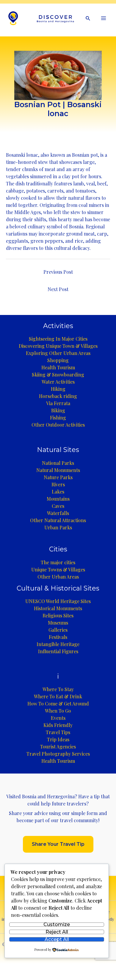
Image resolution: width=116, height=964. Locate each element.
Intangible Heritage (58, 644)
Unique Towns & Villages (58, 569)
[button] (88, 18)
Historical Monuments (58, 608)
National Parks (58, 463)
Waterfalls (58, 513)
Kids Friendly (58, 725)
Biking (58, 410)
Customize (56, 925)
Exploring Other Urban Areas (58, 353)
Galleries (58, 630)
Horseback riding (58, 396)
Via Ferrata (58, 403)
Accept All (57, 939)
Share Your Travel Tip (58, 844)
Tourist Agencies (58, 746)
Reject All (57, 932)
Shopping (58, 360)
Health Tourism (58, 367)
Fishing (58, 417)
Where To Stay (58, 689)
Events (58, 718)
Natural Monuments (58, 470)
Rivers (58, 484)
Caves (58, 506)
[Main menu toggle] (103, 18)
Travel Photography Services (58, 754)
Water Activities (58, 382)
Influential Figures (58, 651)
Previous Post (58, 272)
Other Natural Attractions (58, 520)
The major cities (58, 562)
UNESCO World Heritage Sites (58, 601)
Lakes (58, 491)
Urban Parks (58, 527)
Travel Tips (58, 732)
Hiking (58, 389)
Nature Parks (58, 477)
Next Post (58, 289)
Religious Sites (58, 615)
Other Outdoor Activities (58, 425)
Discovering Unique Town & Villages (58, 346)
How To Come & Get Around (58, 703)
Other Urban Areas (58, 577)
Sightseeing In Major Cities (58, 339)
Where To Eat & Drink (58, 696)
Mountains (58, 499)
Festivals (58, 637)
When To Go (58, 711)
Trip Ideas (58, 739)
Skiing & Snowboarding (58, 374)
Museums (58, 622)
